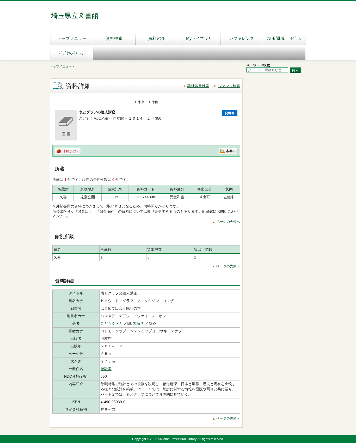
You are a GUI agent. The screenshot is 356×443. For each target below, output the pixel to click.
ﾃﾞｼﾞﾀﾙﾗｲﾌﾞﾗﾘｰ (71, 53)
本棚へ (231, 151)
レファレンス (241, 38)
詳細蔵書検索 (198, 86)
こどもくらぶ (111, 323)
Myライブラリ (199, 38)
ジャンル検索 (229, 86)
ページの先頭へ (228, 222)
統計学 (106, 369)
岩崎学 (138, 323)
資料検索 (114, 38)
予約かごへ (71, 151)
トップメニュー (72, 38)
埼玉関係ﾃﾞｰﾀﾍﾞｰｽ (284, 38)
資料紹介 (156, 38)
